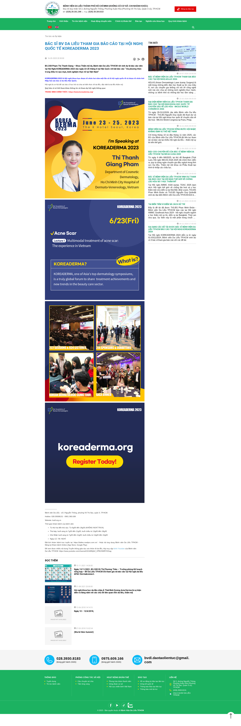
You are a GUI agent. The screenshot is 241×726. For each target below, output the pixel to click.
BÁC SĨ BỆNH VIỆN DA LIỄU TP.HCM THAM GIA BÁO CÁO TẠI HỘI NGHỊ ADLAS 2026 (172, 78)
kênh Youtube (119, 549)
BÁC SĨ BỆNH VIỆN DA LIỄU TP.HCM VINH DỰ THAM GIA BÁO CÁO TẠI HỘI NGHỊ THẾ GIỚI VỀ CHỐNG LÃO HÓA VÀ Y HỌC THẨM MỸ (172, 179)
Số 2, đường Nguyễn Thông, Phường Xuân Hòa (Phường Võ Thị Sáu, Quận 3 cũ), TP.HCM (184, 684)
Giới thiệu (63, 21)
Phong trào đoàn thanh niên (120, 681)
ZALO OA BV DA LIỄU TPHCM (182, 694)
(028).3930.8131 (179, 690)
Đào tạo (138, 21)
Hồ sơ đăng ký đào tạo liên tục (152, 681)
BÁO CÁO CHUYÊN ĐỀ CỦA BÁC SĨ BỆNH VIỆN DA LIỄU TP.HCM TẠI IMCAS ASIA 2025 (171, 153)
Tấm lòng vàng (84, 684)
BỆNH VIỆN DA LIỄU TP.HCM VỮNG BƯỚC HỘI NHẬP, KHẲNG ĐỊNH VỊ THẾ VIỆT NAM (172, 130)
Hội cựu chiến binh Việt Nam (120, 687)
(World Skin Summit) (84, 632)
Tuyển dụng (51, 681)
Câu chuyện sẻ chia (85, 681)
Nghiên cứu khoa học (155, 21)
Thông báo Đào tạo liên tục (151, 687)
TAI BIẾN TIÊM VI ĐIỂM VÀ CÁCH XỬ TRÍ (166, 204)
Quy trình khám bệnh (177, 21)
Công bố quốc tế (146, 684)
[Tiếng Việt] (50, 27)
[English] (57, 27)
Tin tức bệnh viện (53, 684)
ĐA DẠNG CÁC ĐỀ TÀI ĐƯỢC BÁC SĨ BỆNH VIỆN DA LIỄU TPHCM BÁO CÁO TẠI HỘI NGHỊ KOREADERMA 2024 (172, 229)
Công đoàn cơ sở (116, 684)
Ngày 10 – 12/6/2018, (84, 611)
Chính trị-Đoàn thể (123, 21)
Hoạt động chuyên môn (101, 21)
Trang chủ (51, 21)
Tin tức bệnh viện (79, 21)
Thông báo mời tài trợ (148, 689)
